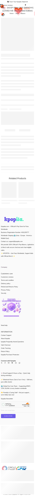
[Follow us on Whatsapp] (19, 437)
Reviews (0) (24, 176)
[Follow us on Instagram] (16, 437)
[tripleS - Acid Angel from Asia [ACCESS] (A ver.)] (9, 265)
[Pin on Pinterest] (17, 156)
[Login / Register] (30, 7)
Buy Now (17, 135)
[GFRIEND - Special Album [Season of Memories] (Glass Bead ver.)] (32, 61)
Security (3, 367)
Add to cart (21, 130)
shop (17, 19)
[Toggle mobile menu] (2, 7)
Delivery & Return (9, 141)
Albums (23, 19)
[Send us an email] (9, 437)
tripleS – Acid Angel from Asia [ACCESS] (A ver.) (9, 275)
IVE (7, 75)
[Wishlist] (3, 26)
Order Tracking (5, 422)
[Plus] (6, 129)
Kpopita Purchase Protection (10, 429)
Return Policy (5, 425)
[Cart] (33, 7)
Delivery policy (5, 357)
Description (10, 176)
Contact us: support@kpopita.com (12, 315)
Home (12, 19)
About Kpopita (5, 412)
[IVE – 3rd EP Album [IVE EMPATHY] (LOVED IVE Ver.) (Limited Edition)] (17, 40)
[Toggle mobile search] (5, 7)
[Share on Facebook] (13, 156)
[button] (14, 272)
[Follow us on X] (1, 437)
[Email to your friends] (20, 156)
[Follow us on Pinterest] (12, 437)
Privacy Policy (5, 364)
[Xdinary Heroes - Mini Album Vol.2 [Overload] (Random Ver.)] (26, 265)
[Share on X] (10, 156)
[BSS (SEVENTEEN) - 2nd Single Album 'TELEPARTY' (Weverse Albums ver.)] (28, 61)
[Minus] (6, 131)
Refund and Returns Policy (9, 361)
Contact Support (6, 409)
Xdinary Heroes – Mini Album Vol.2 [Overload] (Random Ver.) (26, 275)
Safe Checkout (5, 419)
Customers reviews (7, 351)
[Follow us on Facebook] (5, 437)
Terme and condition (7, 354)
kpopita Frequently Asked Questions (12, 416)
